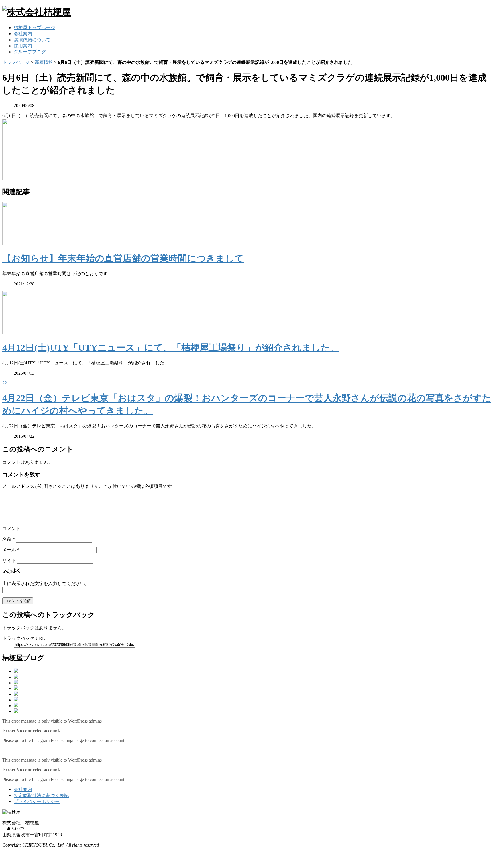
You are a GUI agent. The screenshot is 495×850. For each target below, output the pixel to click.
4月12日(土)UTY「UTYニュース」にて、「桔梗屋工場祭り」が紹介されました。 (170, 347)
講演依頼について (32, 39)
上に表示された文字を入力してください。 (45, 583)
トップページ (16, 62)
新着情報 (44, 62)
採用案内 (23, 45)
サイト (9, 560)
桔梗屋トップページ (34, 27)
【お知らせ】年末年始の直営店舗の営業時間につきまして (123, 258)
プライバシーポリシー (37, 801)
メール (10, 549)
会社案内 (23, 33)
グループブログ (30, 51)
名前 (8, 539)
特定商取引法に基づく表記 (41, 795)
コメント (11, 528)
